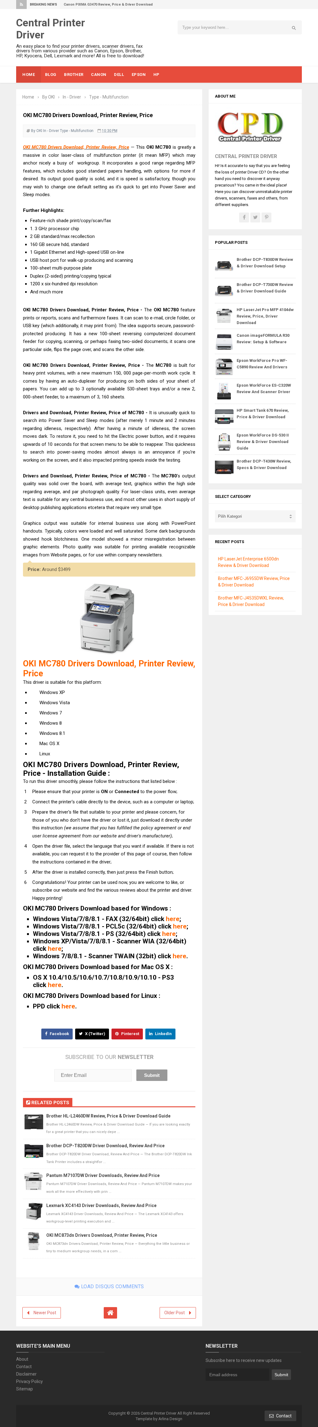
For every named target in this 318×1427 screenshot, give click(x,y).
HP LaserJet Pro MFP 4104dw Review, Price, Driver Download (265, 316)
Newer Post (45, 1312)
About (22, 1359)
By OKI (36, 131)
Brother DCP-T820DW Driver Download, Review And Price (105, 1145)
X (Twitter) (94, 1033)
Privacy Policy (29, 1381)
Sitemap (24, 1388)
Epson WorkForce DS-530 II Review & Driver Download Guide (263, 441)
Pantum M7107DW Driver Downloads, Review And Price (103, 1175)
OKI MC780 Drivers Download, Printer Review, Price (76, 147)
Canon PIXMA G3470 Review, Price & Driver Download (108, 4)
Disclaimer (26, 1374)
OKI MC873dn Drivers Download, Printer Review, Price (101, 1235)
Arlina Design (170, 1418)
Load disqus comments (112, 1286)
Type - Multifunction (76, 131)
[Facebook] (244, 217)
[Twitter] (255, 217)
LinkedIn (163, 1033)
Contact (24, 1366)
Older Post (174, 1312)
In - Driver (51, 131)
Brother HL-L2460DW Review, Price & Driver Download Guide (108, 1115)
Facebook (59, 1033)
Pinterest (129, 1033)
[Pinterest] (266, 217)
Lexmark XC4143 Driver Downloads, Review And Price (101, 1205)
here (172, 919)
